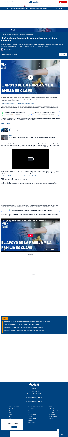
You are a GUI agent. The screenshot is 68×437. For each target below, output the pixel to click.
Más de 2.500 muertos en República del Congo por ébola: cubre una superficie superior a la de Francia (33, 137)
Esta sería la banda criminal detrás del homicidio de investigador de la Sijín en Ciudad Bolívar (24, 333)
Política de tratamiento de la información (56, 412)
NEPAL (27, 8)
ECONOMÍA (43, 5)
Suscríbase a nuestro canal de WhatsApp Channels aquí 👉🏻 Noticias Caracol (15, 113)
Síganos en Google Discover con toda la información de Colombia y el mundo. (45, 113)
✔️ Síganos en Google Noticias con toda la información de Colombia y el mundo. (32, 210)
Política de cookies (52, 414)
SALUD (9, 34)
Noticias (9, 423)
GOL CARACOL (21, 5)
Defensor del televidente (32, 410)
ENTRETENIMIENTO (59, 5)
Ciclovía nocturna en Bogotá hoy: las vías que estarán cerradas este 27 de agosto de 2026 (24, 330)
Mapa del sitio (30, 420)
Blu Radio (11, 410)
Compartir (63, 54)
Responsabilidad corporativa (54, 410)
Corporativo (51, 418)
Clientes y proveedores (32, 418)
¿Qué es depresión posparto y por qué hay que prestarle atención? (23, 34)
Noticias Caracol (4, 34)
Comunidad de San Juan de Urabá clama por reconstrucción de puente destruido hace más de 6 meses (27, 321)
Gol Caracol (11, 412)
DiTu (10, 418)
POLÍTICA (6, 5)
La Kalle (10, 414)
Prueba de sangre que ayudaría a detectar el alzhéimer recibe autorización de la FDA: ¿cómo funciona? (34, 130)
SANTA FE (23, 8)
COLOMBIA (13, 5)
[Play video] (30, 77)
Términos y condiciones (53, 416)
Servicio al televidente (32, 408)
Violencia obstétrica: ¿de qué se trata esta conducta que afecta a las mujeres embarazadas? (23, 175)
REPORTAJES (50, 5)
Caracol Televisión (12, 408)
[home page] (34, 2)
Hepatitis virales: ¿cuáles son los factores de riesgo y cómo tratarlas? (18, 103)
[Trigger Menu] (2, 2)
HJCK (10, 416)
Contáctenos (30, 416)
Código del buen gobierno (32, 414)
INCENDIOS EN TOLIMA (44, 8)
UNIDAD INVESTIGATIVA (33, 5)
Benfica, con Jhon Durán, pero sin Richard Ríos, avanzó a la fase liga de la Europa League (23, 327)
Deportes (16, 423)
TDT (28, 412)
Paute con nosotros (31, 422)
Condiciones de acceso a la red (54, 408)
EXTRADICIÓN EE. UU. (15, 8)
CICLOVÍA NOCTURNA (34, 8)
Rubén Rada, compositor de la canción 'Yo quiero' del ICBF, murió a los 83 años (21, 324)
